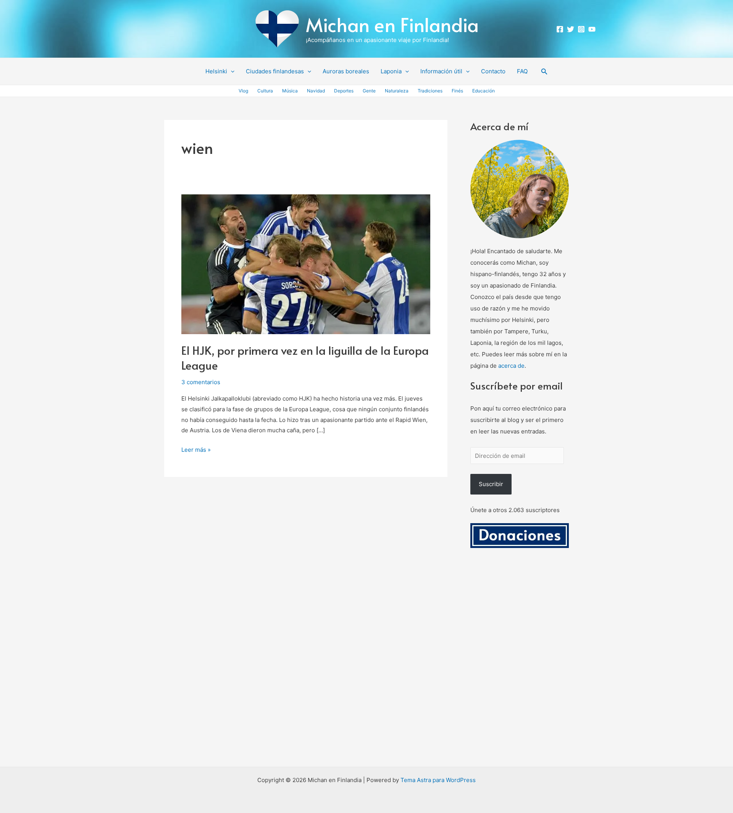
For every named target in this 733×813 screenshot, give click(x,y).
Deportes (344, 91)
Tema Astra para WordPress (438, 780)
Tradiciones (430, 91)
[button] (230, 71)
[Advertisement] (519, 666)
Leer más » (196, 448)
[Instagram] (581, 29)
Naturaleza (396, 91)
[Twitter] (570, 29)
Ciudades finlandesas (275, 71)
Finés (457, 91)
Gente (369, 91)
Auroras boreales (346, 71)
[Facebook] (559, 29)
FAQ (522, 71)
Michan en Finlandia (392, 24)
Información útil (441, 71)
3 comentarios (200, 382)
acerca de (511, 365)
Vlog (243, 91)
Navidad (316, 91)
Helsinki (216, 71)
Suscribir (491, 484)
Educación (483, 91)
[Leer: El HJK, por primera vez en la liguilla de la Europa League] (305, 263)
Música (290, 91)
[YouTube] (592, 29)
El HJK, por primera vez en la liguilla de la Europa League (305, 357)
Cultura (265, 91)
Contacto (493, 71)
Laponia (391, 71)
